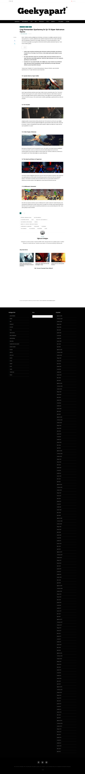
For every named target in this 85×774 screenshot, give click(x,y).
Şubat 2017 (59, 636)
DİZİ (35, 21)
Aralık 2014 (59, 709)
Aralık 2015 (59, 675)
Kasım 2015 (59, 678)
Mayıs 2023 (59, 425)
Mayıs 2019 (59, 560)
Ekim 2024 (59, 377)
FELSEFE (11, 327)
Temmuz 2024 (59, 386)
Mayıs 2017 (59, 627)
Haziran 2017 (59, 625)
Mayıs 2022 (59, 459)
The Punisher (32, 228)
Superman (44, 226)
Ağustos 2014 (59, 720)
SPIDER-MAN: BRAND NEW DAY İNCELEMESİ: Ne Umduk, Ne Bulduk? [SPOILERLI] (27, 264)
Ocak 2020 (59, 537)
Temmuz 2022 (59, 453)
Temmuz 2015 (59, 689)
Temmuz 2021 (59, 487)
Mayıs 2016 (59, 661)
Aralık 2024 (59, 372)
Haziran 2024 (59, 388)
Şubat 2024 (59, 400)
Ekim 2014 (59, 714)
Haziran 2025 (59, 355)
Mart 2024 (59, 397)
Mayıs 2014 (59, 728)
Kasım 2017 (59, 610)
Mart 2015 (59, 700)
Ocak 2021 (59, 504)
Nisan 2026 (59, 327)
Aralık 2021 (59, 473)
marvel (36, 221)
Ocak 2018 (59, 605)
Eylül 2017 (59, 616)
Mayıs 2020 (59, 526)
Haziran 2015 (59, 692)
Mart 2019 (59, 566)
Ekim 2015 (59, 681)
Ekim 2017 (59, 613)
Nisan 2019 (59, 563)
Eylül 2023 (59, 414)
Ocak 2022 (59, 470)
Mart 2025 (59, 363)
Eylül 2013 (59, 751)
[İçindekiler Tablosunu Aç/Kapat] (24, 47)
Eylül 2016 (59, 650)
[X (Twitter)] (42, 762)
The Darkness (23, 228)
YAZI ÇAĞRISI (60, 21)
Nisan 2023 (59, 428)
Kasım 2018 (59, 577)
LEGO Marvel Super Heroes (26, 221)
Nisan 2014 (59, 731)
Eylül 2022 (59, 448)
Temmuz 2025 (59, 352)
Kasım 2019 (59, 543)
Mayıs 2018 (59, 594)
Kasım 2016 (59, 644)
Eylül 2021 (59, 481)
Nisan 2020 (59, 529)
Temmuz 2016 (59, 655)
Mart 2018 (59, 599)
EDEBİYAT (53, 21)
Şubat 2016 (59, 669)
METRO (27, 26)
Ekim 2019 (59, 546)
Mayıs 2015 (59, 695)
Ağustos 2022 (59, 450)
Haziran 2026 (59, 321)
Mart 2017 (59, 633)
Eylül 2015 (59, 684)
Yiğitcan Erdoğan (24, 33)
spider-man (36, 226)
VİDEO (11, 374)
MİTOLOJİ (11, 355)
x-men (46, 228)
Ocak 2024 (59, 403)
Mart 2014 (59, 734)
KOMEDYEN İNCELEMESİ (14, 343)
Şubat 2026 (59, 332)
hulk (33, 219)
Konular (11, 349)
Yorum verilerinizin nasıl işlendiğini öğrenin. (47, 300)
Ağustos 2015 (59, 686)
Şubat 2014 (59, 737)
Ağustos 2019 (59, 551)
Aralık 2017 (59, 608)
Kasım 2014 (59, 712)
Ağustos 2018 (59, 585)
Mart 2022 (59, 464)
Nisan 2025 (59, 360)
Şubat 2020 (59, 535)
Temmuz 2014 (59, 723)
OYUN (47, 21)
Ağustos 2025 (59, 349)
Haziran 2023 (59, 422)
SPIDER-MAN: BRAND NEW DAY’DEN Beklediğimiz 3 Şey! (42, 264)
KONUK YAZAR (12, 346)
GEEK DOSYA (41, 21)
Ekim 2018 (59, 580)
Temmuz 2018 (59, 588)
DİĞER (11, 318)
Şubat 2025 (59, 366)
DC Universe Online (25, 219)
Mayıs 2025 (59, 358)
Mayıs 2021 (59, 492)
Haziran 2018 (59, 591)
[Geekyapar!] (42, 11)
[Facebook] (15, 41)
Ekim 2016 (59, 647)
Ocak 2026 (59, 335)
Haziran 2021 (59, 490)
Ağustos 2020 (59, 518)
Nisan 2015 (59, 698)
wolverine (39, 228)
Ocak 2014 (59, 740)
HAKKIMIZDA (17, 21)
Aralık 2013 (59, 743)
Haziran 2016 (59, 658)
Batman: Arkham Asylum (26, 217)
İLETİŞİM (67, 21)
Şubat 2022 (59, 467)
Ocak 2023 (59, 436)
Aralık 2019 (59, 540)
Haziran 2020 (59, 523)
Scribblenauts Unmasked (26, 226)
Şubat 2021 (59, 501)
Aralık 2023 (59, 405)
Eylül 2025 (59, 346)
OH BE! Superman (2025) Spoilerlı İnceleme (57, 264)
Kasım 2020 (59, 509)
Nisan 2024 (59, 394)
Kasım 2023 (59, 408)
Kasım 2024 (59, 374)
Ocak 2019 (59, 571)
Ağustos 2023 (59, 417)
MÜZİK (11, 358)
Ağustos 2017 (59, 619)
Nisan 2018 (59, 596)
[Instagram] (46, 762)
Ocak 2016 (59, 672)
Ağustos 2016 (59, 653)
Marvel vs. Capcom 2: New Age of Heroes (29, 224)
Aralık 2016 (59, 641)
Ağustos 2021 (59, 484)
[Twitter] (15, 44)
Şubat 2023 (59, 433)
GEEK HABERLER (25, 21)
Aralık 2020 (59, 506)
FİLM (31, 21)
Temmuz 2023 (59, 419)
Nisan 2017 (59, 630)
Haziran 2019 (59, 557)
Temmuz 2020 (59, 521)
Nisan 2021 (59, 495)
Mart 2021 (59, 498)
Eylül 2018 (59, 582)
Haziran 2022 (59, 456)
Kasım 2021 (59, 476)
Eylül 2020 (59, 515)
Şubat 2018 (59, 602)
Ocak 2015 (59, 706)
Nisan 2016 (59, 664)
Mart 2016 (59, 667)
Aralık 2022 (59, 439)
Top (43, 769)
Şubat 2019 (59, 568)
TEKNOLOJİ (12, 372)
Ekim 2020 (59, 512)
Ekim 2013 (59, 748)
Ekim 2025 (59, 343)
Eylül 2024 (59, 380)
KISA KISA (11, 341)
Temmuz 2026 (59, 318)
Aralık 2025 (59, 338)
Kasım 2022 (59, 442)
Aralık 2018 (59, 574)
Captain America (37, 217)
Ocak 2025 (59, 369)
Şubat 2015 (59, 703)
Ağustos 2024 (59, 383)
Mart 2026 (59, 329)
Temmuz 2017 (59, 622)
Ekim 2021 (59, 478)
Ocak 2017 (59, 639)
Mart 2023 (59, 431)
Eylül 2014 (59, 717)
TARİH (11, 369)
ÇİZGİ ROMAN (22, 26)
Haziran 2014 (59, 726)
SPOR (11, 366)
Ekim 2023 (59, 411)
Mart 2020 (59, 532)
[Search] (71, 1)
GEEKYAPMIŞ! (12, 338)
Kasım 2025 (59, 341)
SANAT (11, 363)
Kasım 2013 (59, 745)
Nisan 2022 (59, 461)
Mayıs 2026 (59, 324)
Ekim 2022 (59, 445)
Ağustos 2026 (59, 315)
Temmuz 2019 (59, 554)
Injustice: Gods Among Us (41, 219)
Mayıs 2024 (59, 391)
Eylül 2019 (59, 549)
